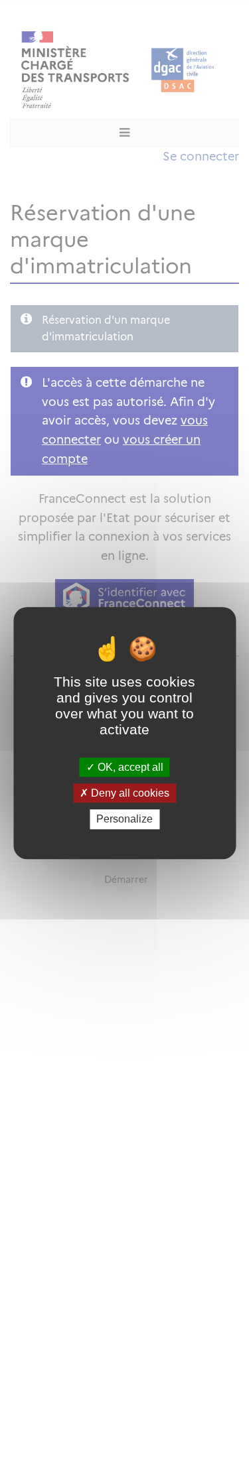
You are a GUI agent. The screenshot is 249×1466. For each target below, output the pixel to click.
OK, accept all (129, 767)
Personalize (124, 819)
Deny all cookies (128, 793)
